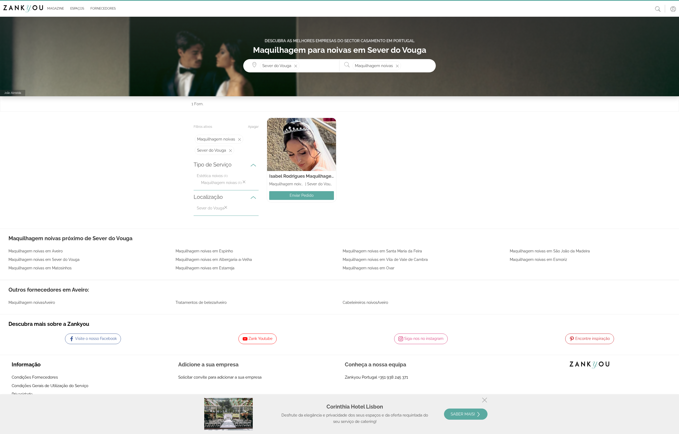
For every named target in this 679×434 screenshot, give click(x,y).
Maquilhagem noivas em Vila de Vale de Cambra (385, 259)
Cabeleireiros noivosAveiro (365, 302)
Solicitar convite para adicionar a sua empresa (220, 377)
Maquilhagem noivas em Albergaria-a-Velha (214, 259)
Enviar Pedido (302, 195)
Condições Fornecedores (35, 377)
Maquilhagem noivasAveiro (31, 302)
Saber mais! (463, 414)
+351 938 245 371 (393, 377)
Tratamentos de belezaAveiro (201, 302)
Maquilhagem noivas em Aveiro (35, 251)
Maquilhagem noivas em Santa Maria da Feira (382, 251)
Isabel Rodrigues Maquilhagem (302, 176)
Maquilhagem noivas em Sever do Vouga (44, 259)
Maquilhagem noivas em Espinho (204, 251)
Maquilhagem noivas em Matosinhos (40, 268)
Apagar (253, 127)
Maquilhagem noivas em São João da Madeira (550, 251)
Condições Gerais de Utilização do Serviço (50, 385)
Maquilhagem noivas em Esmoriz (538, 259)
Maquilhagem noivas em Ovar (368, 268)
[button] (54, 8)
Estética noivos (210, 176)
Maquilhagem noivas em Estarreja (205, 268)
